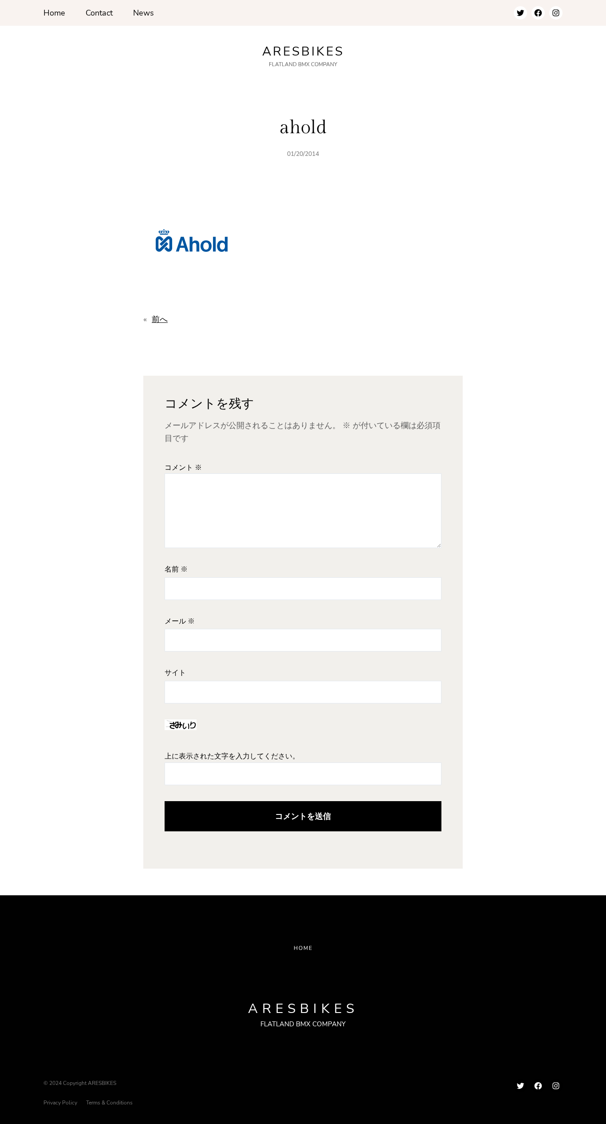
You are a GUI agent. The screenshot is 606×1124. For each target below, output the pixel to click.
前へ (160, 319)
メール (180, 621)
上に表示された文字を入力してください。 (232, 756)
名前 (176, 569)
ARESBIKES (303, 51)
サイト (175, 673)
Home (303, 948)
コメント (183, 468)
